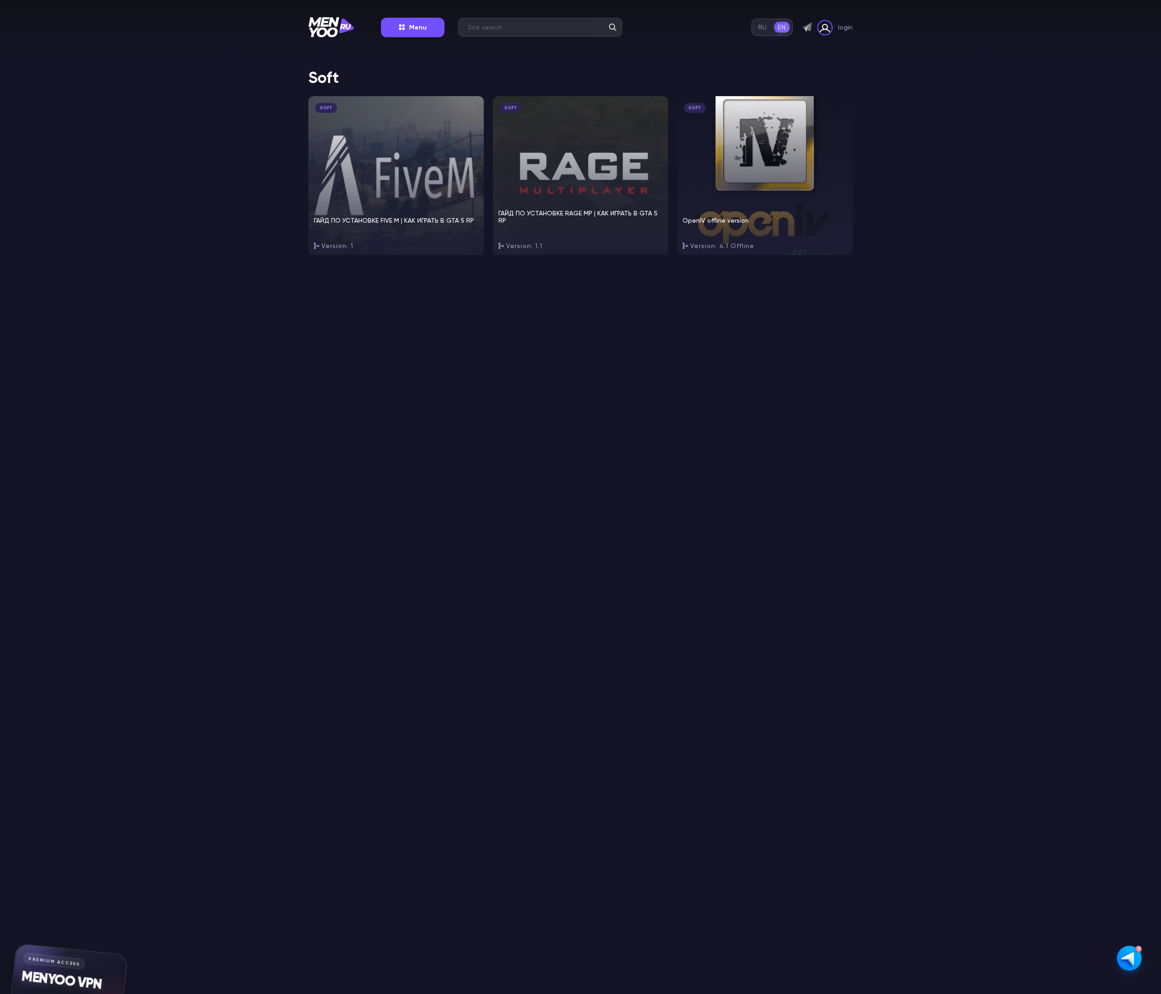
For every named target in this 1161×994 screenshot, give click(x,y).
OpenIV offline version (716, 220)
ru (762, 27)
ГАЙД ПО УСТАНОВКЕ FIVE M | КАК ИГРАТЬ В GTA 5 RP (394, 220)
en (781, 27)
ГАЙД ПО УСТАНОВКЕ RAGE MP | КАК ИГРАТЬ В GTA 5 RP (578, 217)
